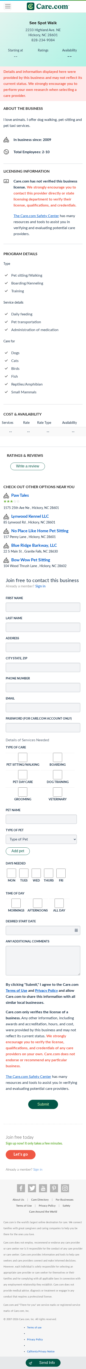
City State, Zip (16, 658)
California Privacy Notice (41, 1351)
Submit (43, 1104)
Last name (14, 618)
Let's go (21, 1154)
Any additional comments (27, 941)
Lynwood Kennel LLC (30, 516)
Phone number (18, 678)
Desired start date (21, 921)
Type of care (16, 747)
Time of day (15, 893)
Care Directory (40, 1199)
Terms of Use (16, 990)
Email (10, 698)
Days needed (16, 863)
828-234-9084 (43, 40)
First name (14, 598)
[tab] (43, 740)
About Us (18, 1199)
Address (12, 638)
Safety (66, 1205)
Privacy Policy (46, 990)
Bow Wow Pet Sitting (30, 560)
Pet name (13, 810)
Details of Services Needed (27, 740)
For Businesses (64, 1199)
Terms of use (34, 1327)
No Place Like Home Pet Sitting (40, 531)
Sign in (40, 586)
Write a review (27, 466)
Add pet (17, 851)
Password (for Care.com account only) (39, 718)
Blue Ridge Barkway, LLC (34, 546)
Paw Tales (20, 495)
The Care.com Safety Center (28, 1077)
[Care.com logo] (46, 7)
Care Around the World (43, 1211)
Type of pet (15, 830)
